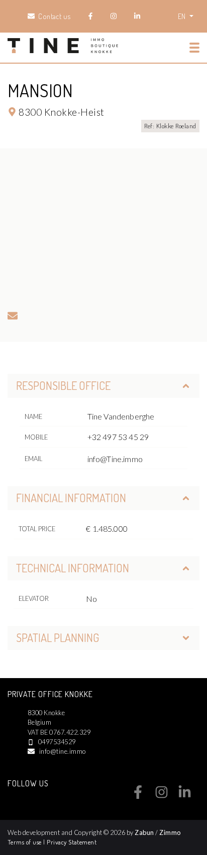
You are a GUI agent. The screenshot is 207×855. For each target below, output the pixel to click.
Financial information (71, 498)
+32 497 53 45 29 (118, 437)
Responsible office (63, 385)
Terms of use (25, 842)
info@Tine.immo (115, 459)
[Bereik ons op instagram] (161, 796)
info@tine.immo (62, 751)
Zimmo (169, 832)
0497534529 (57, 742)
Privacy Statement (71, 842)
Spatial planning (57, 637)
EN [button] (182, 16)
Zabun (144, 832)
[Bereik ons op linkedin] (184, 796)
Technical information (72, 568)
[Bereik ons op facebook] (138, 796)
